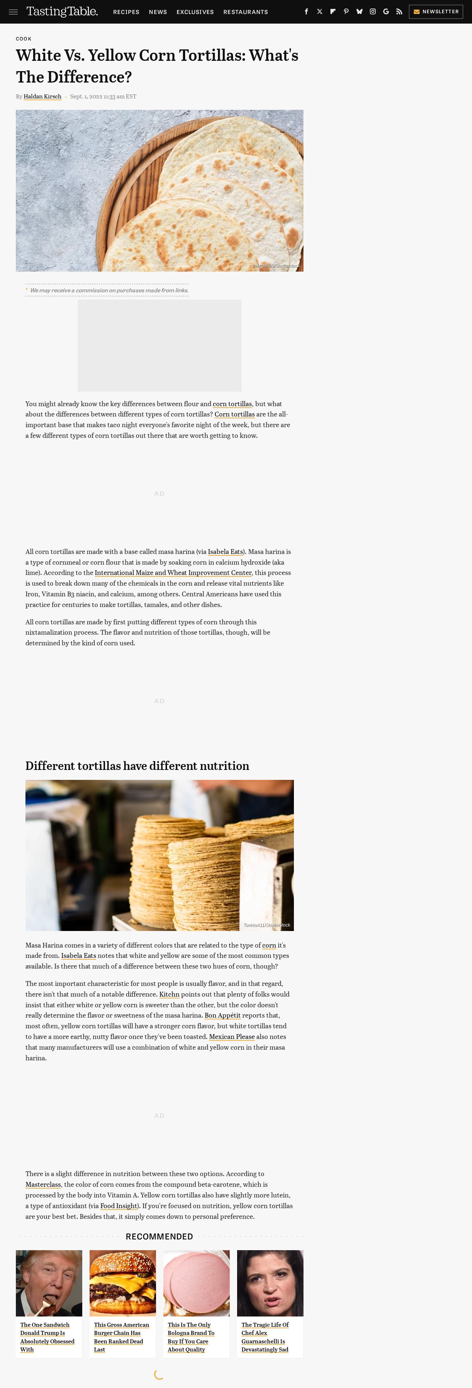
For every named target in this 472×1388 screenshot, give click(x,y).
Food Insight (118, 1205)
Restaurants (245, 11)
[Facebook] (306, 12)
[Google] (386, 12)
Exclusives (195, 11)
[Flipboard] (333, 12)
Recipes (126, 11)
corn (269, 944)
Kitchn (169, 993)
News (158, 11)
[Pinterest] (346, 12)
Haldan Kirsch (43, 96)
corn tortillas (232, 403)
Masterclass (43, 1184)
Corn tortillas (235, 413)
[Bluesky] (359, 12)
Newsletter (441, 11)
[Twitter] (319, 12)
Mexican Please (232, 1036)
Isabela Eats (225, 551)
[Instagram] (372, 12)
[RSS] (399, 12)
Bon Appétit (223, 1014)
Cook (24, 38)
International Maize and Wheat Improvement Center (173, 572)
